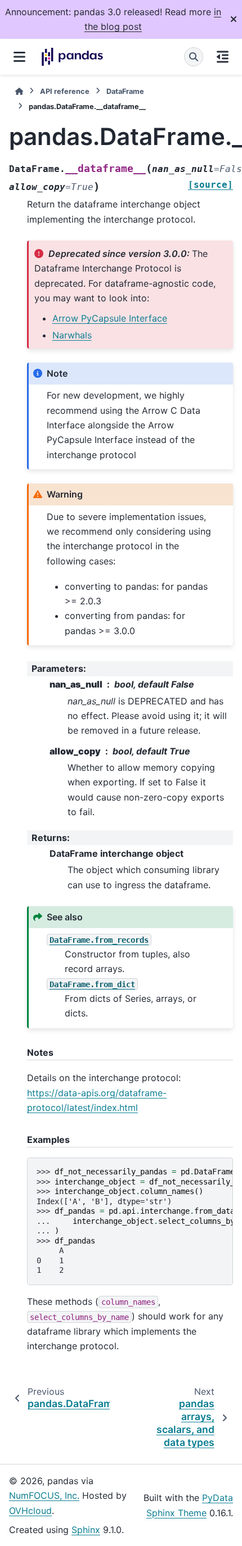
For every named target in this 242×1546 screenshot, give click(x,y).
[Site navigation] (19, 56)
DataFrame (125, 91)
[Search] (193, 56)
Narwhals (72, 335)
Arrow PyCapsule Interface (109, 318)
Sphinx (85, 1529)
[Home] (19, 91)
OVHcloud (30, 1510)
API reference (64, 91)
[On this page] (222, 56)
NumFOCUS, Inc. (44, 1495)
